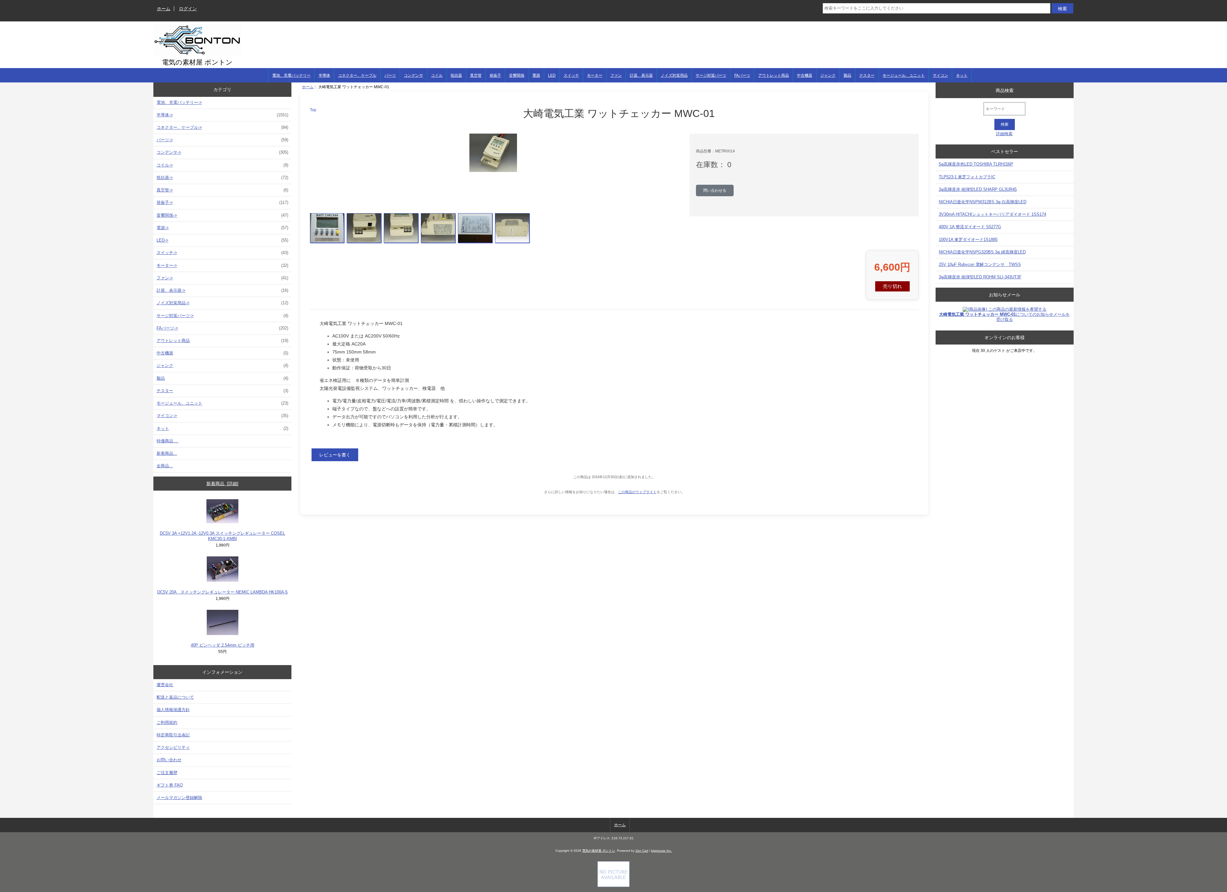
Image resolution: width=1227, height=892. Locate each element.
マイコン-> (222, 415)
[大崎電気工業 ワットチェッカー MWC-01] (327, 228)
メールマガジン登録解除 (179, 797)
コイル (437, 75)
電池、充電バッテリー (291, 75)
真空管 (476, 75)
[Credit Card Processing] (613, 885)
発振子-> (222, 202)
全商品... (165, 465)
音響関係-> (222, 215)
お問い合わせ (169, 759)
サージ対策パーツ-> (222, 315)
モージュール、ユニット (904, 75)
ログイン (188, 8)
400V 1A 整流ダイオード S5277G (970, 226)
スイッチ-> (222, 252)
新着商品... (167, 453)
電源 (536, 75)
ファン (616, 75)
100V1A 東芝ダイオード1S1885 (968, 239)
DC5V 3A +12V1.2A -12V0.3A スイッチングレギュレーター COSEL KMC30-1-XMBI (222, 536)
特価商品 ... (167, 440)
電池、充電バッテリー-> (179, 102)
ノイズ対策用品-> (222, 302)
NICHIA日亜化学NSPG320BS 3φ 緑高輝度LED (982, 252)
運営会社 (165, 684)
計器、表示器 (641, 75)
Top (313, 110)
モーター (594, 75)
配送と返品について (175, 697)
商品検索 (1005, 90)
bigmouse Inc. (661, 850)
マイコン (940, 75)
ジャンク (828, 75)
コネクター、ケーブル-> (222, 127)
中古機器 (804, 75)
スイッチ (571, 75)
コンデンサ (413, 75)
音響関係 (516, 75)
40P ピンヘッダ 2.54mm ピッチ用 (222, 645)
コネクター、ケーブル (357, 75)
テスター (867, 75)
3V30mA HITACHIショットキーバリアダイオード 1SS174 (992, 214)
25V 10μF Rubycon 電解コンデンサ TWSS (980, 264)
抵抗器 (456, 75)
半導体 (324, 75)
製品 (847, 75)
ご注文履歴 (167, 772)
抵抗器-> (222, 177)
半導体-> (222, 114)
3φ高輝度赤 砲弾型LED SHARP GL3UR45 (978, 189)
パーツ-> (222, 139)
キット (962, 75)
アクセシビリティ (173, 747)
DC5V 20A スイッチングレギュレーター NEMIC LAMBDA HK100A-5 (222, 592)
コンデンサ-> (222, 152)
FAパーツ (742, 75)
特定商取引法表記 (173, 735)
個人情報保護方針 (173, 709)
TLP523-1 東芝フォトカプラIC (967, 177)
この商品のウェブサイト (637, 492)
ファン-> (222, 277)
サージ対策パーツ (711, 75)
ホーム (163, 8)
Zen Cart (642, 850)
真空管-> (222, 190)
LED (552, 75)
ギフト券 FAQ (170, 785)
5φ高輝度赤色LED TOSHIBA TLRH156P (976, 164)
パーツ (390, 75)
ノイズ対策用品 (674, 75)
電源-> (222, 227)
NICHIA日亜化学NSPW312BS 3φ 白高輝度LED (982, 201)
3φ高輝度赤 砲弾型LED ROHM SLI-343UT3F (980, 277)
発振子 (495, 75)
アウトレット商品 (773, 75)
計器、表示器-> (222, 290)
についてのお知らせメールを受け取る (1004, 317)
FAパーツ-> (222, 328)
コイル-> (222, 165)
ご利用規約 (167, 722)
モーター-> (222, 265)
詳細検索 (1004, 133)
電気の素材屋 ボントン (598, 850)
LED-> (222, 240)
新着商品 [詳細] (222, 483)
